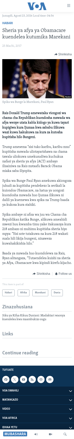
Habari (7, 23)
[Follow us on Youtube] (23, 379)
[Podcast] (41, 379)
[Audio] (36, 434)
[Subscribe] (49, 379)
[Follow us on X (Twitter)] (14, 379)
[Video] (50, 434)
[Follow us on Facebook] (5, 379)
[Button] (63, 54)
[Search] (65, 434)
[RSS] (32, 379)
